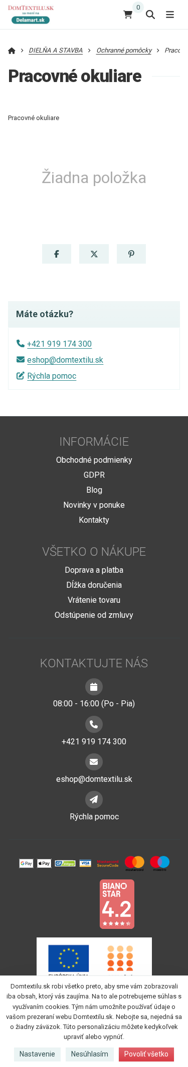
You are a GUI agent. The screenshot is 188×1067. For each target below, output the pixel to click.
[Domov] (35, 14)
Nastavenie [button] (37, 1054)
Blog (94, 490)
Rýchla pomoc (51, 376)
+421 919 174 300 (59, 344)
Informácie (94, 442)
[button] (56, 254)
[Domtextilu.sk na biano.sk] (117, 903)
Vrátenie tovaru (94, 600)
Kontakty (94, 520)
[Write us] (93, 799)
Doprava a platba (94, 570)
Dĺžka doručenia (94, 585)
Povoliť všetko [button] (146, 1054)
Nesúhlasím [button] (89, 1054)
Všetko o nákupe (94, 552)
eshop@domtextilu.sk (65, 360)
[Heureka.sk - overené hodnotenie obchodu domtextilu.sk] (75, 903)
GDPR (94, 475)
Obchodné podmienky (94, 460)
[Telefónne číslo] (93, 724)
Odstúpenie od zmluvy (94, 615)
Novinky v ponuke (94, 505)
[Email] (93, 761)
